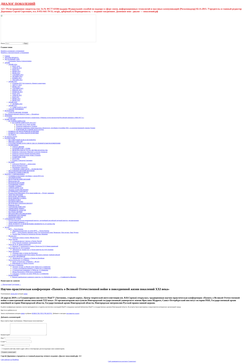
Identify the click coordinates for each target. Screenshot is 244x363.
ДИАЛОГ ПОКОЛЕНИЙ (18, 3)
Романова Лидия (13, 205)
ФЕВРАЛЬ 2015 (17, 92)
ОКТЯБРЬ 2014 (17, 76)
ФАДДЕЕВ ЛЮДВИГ (15, 212)
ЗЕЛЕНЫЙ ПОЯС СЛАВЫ (21, 148)
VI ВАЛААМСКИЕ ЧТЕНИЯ (18, 112)
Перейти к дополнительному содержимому (15, 52)
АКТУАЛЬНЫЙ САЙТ (12, 59)
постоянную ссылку (72, 313)
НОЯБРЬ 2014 (16, 78)
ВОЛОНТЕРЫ (9, 111)
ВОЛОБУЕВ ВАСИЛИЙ (16, 183)
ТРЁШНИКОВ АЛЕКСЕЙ (17, 210)
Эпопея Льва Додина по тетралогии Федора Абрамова (30, 234)
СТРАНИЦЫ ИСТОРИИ (13, 219)
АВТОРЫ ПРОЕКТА (12, 57)
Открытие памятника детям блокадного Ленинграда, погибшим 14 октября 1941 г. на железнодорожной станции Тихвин (55, 128)
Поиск (3, 43)
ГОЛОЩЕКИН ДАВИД (16, 184)
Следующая (16, 284)
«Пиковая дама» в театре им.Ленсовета (25, 253)
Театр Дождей (13, 239)
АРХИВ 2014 (12, 64)
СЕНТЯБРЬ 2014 (17, 75)
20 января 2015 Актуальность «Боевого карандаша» (29, 83)
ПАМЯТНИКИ (13, 145)
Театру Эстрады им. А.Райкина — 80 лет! (25, 261)
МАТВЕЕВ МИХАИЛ (15, 201)
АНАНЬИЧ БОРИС (14, 177)
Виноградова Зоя (14, 181)
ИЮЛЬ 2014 (16, 73)
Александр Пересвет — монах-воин (24, 164)
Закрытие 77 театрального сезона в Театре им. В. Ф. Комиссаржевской (35, 246)
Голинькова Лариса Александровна (19, 61)
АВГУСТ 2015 (17, 85)
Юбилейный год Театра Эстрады (23, 263)
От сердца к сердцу (11, 136)
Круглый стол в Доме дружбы (26, 124)
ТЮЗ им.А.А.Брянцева (15, 265)
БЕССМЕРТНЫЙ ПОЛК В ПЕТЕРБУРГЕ (22, 140)
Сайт (2, 345)
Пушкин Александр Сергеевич (22, 160)
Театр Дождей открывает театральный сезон (26, 243)
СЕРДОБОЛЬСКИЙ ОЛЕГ (17, 207)
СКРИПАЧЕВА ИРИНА (16, 208)
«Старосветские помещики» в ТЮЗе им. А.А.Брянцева (30, 270)
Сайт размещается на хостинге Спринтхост (122, 361)
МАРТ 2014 (16, 66)
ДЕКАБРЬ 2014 (17, 80)
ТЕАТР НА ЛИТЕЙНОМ (16, 256)
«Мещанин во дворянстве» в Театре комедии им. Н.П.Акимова (32, 249)
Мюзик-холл (12, 236)
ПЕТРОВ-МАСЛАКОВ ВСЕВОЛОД (20, 203)
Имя (3, 338)
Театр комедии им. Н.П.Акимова (19, 248)
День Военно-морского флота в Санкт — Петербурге (22, 114)
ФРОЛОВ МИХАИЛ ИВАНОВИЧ (19, 213)
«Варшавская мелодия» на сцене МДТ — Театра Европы (30, 231)
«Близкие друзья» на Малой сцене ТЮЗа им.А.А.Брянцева (31, 267)
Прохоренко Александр (19, 167)
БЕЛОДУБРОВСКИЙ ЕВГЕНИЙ (19, 179)
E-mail (3, 341)
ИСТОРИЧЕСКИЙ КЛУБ (16, 121)
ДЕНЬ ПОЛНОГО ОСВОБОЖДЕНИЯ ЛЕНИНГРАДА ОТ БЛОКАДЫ (31, 224)
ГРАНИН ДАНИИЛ (15, 186)
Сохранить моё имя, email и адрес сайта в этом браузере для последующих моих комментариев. (34, 349)
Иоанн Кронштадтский (19, 165)
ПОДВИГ (11, 162)
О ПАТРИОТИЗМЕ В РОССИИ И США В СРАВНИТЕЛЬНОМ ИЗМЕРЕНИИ (34, 143)
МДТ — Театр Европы (15, 229)
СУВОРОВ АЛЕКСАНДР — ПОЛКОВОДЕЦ (27, 169)
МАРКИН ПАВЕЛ (14, 200)
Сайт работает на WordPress (10, 359)
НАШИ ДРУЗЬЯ (10, 119)
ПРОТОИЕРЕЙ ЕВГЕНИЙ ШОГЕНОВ (21, 171)
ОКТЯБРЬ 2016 (17, 104)
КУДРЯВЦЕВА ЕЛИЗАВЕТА (18, 191)
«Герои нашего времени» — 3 (18, 222)
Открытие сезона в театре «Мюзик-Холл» (25, 237)
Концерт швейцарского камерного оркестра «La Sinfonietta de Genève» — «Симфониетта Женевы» (44, 277)
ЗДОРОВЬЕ (8, 116)
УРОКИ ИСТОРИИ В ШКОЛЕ (18, 172)
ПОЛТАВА (16, 159)
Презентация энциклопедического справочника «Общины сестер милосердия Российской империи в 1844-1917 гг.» (46, 117)
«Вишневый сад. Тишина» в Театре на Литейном (28, 258)
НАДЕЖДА (12, 135)
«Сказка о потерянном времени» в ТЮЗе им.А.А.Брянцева (31, 268)
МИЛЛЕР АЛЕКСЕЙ (15, 141)
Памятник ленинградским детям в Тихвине (26, 155)
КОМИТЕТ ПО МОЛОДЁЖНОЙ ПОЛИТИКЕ (23, 131)
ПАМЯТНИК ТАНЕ (19, 157)
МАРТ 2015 (16, 93)
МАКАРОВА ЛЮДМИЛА (17, 196)
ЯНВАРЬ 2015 (17, 90)
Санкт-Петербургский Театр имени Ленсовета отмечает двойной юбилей (36, 255)
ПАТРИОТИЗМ (10, 138)
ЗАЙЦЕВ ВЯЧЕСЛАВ (15, 188)
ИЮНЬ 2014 (16, 71)
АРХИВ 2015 (12, 81)
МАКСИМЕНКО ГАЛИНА (17, 198)
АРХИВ (7, 63)
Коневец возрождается (15, 225)
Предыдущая (6, 284)
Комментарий (5, 335)
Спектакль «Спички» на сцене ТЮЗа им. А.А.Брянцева (30, 273)
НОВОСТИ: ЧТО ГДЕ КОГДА (42, 313)
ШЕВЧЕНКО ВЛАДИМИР (17, 215)
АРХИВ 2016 (12, 102)
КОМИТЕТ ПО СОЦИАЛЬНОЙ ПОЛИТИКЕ (23, 133)
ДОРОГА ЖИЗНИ (18, 147)
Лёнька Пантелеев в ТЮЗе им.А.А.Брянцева (26, 272)
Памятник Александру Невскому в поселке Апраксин (29, 152)
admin (25, 294)
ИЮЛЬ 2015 (16, 100)
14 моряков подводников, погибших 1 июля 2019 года (26, 176)
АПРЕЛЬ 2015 (17, 95)
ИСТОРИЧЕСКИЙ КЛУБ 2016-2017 (24, 123)
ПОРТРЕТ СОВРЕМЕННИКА (15, 174)
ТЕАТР (7, 227)
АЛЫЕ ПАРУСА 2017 (19, 107)
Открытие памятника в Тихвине (26, 126)
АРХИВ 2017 (12, 105)
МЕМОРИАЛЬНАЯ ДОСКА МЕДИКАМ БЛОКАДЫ (30, 150)
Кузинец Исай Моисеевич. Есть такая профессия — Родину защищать (31, 193)
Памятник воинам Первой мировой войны (26, 153)
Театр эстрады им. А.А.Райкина (18, 260)
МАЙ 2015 (15, 97)
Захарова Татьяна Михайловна (18, 189)
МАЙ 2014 (15, 69)
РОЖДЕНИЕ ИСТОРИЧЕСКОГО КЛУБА (30, 129)
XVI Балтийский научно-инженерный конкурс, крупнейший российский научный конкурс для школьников (43, 220)
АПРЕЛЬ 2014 (17, 68)
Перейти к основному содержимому (12, 51)
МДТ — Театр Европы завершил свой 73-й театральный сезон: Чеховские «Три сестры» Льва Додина (45, 232)
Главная (7, 56)
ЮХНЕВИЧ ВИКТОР (15, 217)
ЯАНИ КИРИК (13, 275)
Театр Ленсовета (13, 251)
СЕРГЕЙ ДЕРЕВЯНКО (16, 109)
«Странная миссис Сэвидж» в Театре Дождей (27, 241)
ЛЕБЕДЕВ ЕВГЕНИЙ (15, 195)
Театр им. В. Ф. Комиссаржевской (19, 244)
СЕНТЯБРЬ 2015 (17, 88)
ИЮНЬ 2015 (16, 87)
